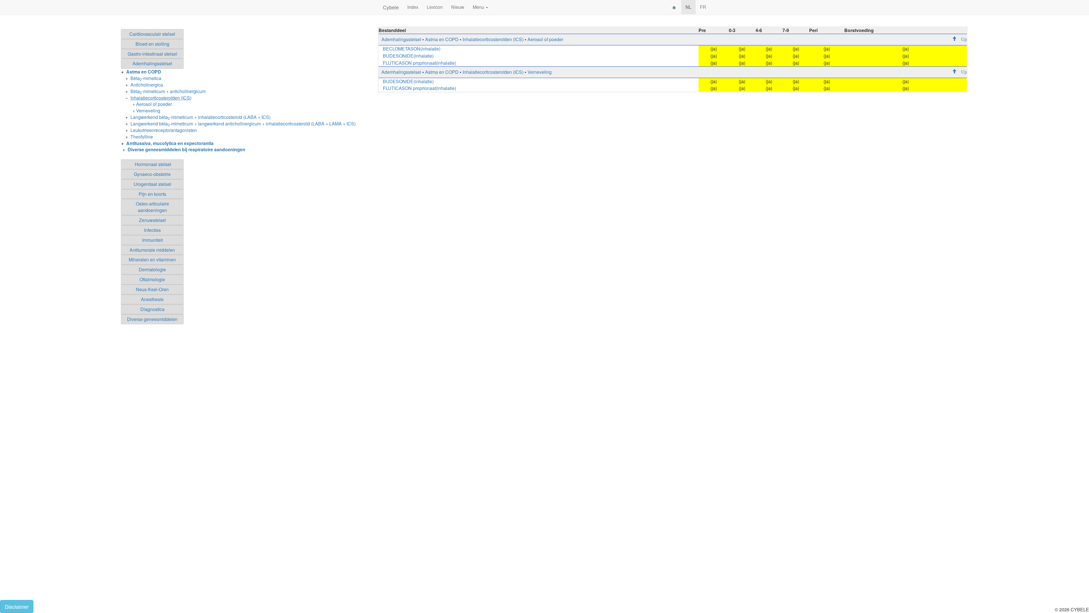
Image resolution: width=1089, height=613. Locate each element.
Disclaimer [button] (17, 606)
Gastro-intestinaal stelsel (152, 54)
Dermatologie (152, 269)
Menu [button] (479, 7)
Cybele (391, 7)
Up (962, 39)
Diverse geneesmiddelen (152, 319)
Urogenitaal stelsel (152, 184)
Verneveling (539, 72)
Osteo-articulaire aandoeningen (152, 206)
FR (703, 7)
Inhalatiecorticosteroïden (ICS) (493, 39)
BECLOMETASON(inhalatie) (411, 48)
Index (412, 7)
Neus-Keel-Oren (152, 289)
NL (688, 7)
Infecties (152, 230)
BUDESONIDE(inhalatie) (408, 56)
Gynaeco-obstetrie (152, 174)
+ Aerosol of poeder (152, 104)
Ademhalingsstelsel (152, 63)
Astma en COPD (442, 39)
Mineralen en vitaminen (152, 259)
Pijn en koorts (152, 194)
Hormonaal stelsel (153, 164)
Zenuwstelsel (152, 220)
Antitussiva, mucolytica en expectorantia (170, 143)
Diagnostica (152, 309)
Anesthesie (152, 299)
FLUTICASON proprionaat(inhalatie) (419, 63)
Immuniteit (152, 240)
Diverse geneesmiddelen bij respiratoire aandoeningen (186, 149)
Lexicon (435, 7)
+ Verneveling (146, 110)
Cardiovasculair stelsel (152, 34)
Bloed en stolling (152, 44)
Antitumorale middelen (152, 250)
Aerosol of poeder (545, 39)
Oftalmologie (152, 279)
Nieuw (457, 7)
